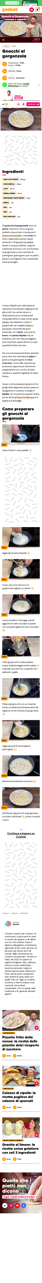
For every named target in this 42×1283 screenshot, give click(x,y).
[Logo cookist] (9, 10)
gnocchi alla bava (26, 397)
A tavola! (36, 41)
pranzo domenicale (11, 235)
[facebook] (23, 1205)
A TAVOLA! (6, 46)
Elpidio (16, 924)
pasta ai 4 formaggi (11, 400)
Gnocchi (15, 913)
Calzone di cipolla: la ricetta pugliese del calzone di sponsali (19, 1097)
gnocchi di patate (24, 242)
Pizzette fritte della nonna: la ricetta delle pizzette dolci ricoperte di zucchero (20, 1043)
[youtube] (17, 1205)
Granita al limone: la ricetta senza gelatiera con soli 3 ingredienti (20, 1149)
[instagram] (11, 1205)
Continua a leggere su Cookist (21, 835)
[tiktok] (4, 1205)
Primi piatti (24, 913)
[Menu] (31, 9)
